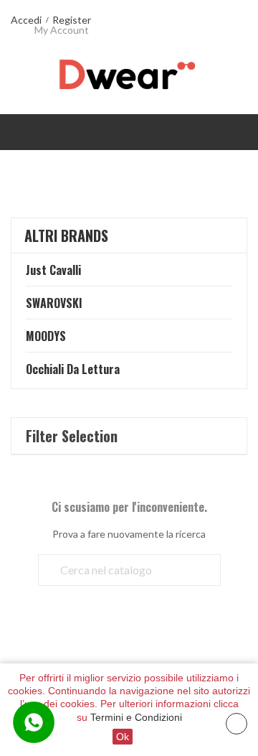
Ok (122, 736)
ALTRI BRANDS (66, 235)
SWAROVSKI (54, 303)
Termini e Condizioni (136, 717)
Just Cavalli (53, 270)
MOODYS (46, 336)
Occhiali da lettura (73, 369)
